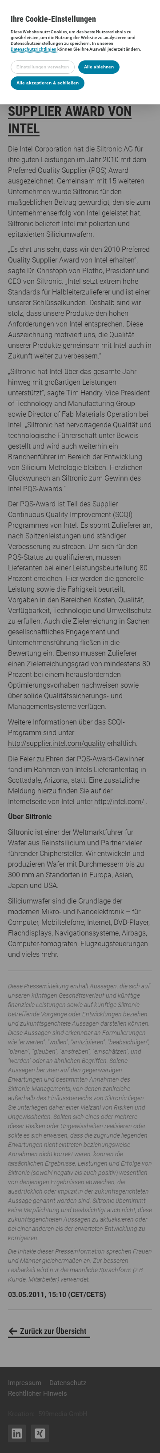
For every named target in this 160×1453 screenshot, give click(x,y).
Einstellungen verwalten (42, 66)
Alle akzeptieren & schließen (47, 82)
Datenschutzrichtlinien (33, 49)
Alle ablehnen (99, 66)
